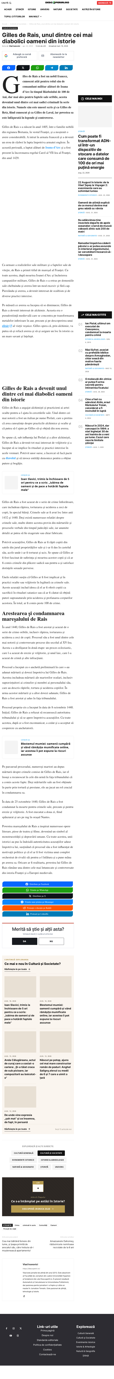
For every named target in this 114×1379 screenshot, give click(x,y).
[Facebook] (25, 1296)
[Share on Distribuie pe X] (23, 67)
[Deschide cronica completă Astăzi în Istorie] (38, 1196)
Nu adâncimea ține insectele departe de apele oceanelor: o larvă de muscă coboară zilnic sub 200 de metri (95, 226)
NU (51, 941)
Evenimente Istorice (23, 1160)
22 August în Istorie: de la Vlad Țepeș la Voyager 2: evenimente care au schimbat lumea (93, 187)
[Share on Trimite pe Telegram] (51, 67)
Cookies (47, 1349)
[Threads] (18, 1336)
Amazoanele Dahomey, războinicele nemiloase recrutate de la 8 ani (62, 1244)
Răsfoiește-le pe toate (15, 969)
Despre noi (47, 1335)
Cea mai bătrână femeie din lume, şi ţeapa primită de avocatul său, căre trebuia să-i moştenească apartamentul (18, 1246)
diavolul (11, 458)
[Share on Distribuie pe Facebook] (8, 67)
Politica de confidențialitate (47, 1344)
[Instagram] (13, 1328)
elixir (5, 326)
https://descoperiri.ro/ (31, 1269)
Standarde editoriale (47, 1340)
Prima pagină (47, 1330)
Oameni (53, 1225)
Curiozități (43, 1225)
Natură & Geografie (23, 1167)
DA (24, 941)
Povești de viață (9, 1229)
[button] (6, 3)
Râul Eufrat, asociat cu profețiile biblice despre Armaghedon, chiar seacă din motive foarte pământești (98, 357)
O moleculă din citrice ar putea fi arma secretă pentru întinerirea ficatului (98, 383)
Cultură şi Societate (18, 24)
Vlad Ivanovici (14, 46)
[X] (20, 1328)
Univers (59, 1167)
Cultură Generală (23, 1153)
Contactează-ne (47, 1354)
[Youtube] (11, 1336)
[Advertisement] (57, 1372)
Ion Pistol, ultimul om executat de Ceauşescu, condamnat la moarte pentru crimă (98, 329)
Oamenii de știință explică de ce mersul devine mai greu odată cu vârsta (93, 205)
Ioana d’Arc (53, 147)
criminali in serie (29, 1225)
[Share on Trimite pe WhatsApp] (37, 67)
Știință (44, 1167)
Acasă (4, 24)
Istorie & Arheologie (52, 1160)
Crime (17, 1225)
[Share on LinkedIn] (66, 67)
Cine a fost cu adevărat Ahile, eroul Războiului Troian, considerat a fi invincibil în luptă (97, 405)
